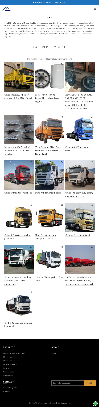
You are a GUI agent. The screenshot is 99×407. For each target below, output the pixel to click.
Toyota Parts (8, 372)
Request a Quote (10, 388)
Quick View (31, 64)
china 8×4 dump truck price (48, 193)
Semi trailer (8, 368)
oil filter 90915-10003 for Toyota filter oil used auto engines (47, 98)
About (53, 353)
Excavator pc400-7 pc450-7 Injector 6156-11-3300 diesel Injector (17, 150)
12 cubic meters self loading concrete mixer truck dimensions (17, 280)
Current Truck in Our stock (14, 353)
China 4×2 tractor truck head (18, 193)
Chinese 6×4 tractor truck (77, 235)
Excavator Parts (10, 364)
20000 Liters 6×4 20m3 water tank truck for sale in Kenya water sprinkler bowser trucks (79, 280)
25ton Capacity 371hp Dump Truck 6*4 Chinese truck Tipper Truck (48, 150)
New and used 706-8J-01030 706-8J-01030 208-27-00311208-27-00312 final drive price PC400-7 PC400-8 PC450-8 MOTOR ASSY (79, 102)
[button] (7, 19)
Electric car (8, 357)
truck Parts (8, 376)
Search (89, 383)
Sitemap (6, 391)
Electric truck (9, 361)
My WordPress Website (45, 403)
